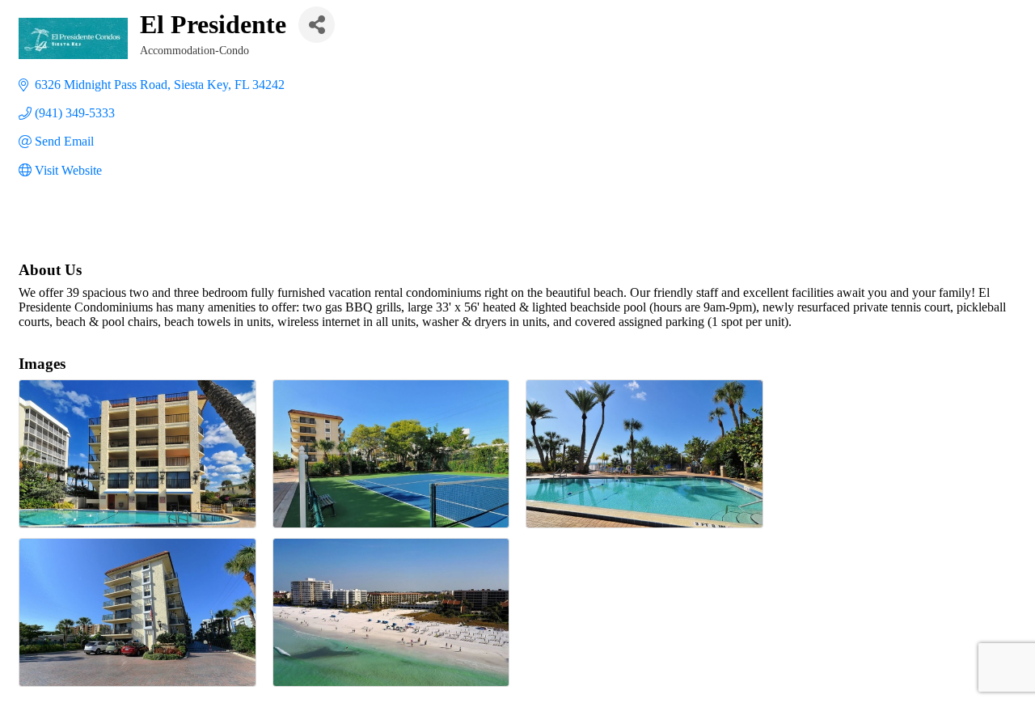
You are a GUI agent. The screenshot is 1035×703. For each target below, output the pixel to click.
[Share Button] (316, 24)
